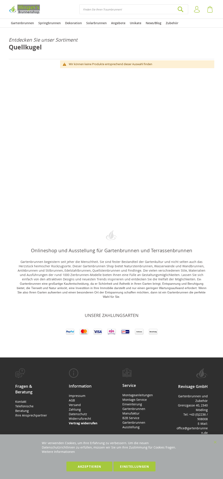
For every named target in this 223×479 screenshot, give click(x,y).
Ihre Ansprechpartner (31, 415)
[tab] (31, 392)
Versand (75, 405)
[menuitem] (22, 23)
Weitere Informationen (58, 452)
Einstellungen (134, 466)
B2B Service (130, 418)
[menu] (111, 23)
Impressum (77, 396)
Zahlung (75, 409)
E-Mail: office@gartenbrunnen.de (192, 428)
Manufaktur (131, 413)
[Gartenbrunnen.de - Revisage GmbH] (24, 9)
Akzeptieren (89, 466)
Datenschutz (78, 414)
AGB (72, 400)
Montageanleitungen (137, 395)
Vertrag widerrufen (83, 423)
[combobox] (133, 9)
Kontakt (20, 401)
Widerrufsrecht (80, 418)
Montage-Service (134, 400)
